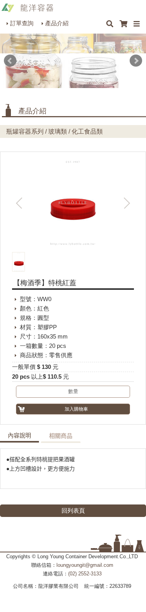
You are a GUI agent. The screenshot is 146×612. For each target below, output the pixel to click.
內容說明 (19, 435)
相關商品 (60, 436)
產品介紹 (57, 23)
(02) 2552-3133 (85, 574)
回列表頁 (73, 510)
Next (136, 61)
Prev (10, 61)
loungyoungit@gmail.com (84, 565)
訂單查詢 (21, 23)
